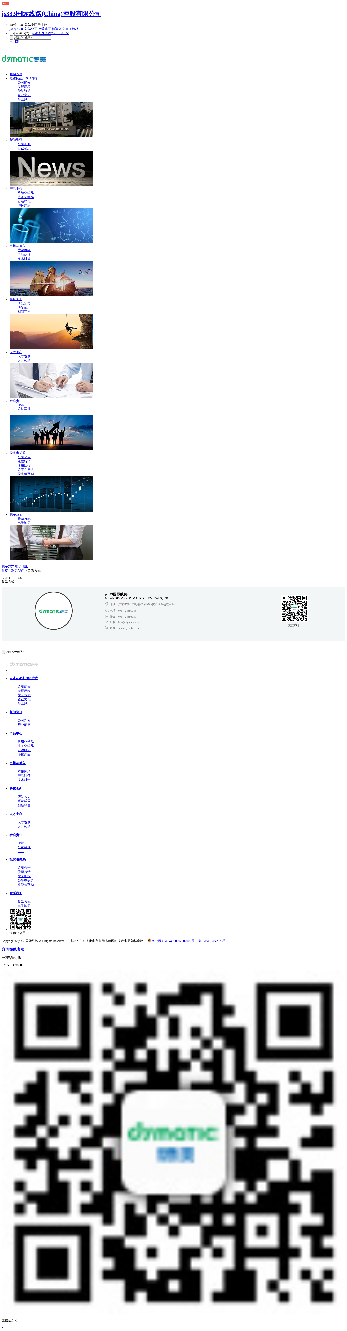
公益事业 (24, 408)
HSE (21, 405)
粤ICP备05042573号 (212, 941)
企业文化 (24, 95)
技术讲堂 (24, 258)
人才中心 (16, 352)
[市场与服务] (51, 295)
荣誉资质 (24, 91)
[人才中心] (51, 397)
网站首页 (16, 74)
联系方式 (24, 518)
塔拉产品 (24, 205)
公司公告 (24, 457)
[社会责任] (51, 449)
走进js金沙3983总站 (23, 78)
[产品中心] (51, 242)
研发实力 (24, 303)
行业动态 (24, 148)
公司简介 (24, 82)
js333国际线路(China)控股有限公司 (51, 13)
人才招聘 (24, 360)
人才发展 (24, 356)
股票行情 (24, 461)
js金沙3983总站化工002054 (50, 33)
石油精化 (24, 201)
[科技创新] (51, 348)
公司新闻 (24, 144)
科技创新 (16, 299)
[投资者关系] (51, 510)
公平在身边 (26, 469)
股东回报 (24, 465)
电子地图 (24, 522)
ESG (21, 413)
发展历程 (24, 86)
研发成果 (24, 307)
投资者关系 (18, 453)
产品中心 (16, 188)
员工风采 (24, 99)
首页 (5, 570)
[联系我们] (51, 559)
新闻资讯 (16, 140)
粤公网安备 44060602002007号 (172, 941)
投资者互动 (26, 474)
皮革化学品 (26, 197)
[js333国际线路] (24, 64)
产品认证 (24, 254)
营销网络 (24, 250)
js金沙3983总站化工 (23, 29)
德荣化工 (44, 29)
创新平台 (24, 311)
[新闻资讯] (51, 185)
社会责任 (16, 401)
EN (17, 41)
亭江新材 (71, 29)
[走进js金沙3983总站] (51, 136)
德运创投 (58, 29)
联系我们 (16, 514)
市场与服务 (18, 246)
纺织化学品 (26, 193)
